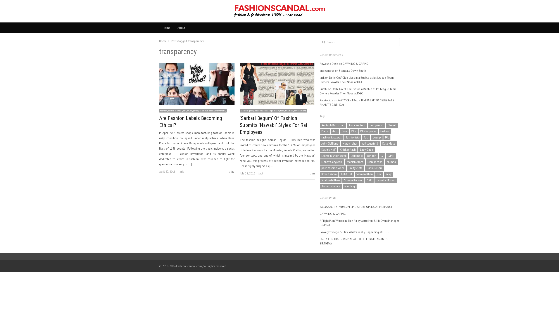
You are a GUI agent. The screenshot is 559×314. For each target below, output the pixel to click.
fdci (366, 137)
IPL (387, 137)
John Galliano (329, 143)
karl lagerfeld (370, 143)
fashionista (353, 137)
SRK (369, 180)
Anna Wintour (357, 125)
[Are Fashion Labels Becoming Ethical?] (197, 65)
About (181, 28)
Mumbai (392, 162)
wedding (349, 186)
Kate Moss (388, 143)
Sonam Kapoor (353, 180)
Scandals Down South (352, 71)
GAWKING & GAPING (356, 64)
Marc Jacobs (374, 162)
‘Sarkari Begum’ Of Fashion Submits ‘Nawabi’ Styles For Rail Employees (274, 125)
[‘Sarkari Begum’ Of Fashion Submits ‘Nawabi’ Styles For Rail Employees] (277, 65)
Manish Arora (355, 162)
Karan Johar (350, 143)
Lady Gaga (366, 150)
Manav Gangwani (332, 162)
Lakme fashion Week (334, 156)
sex (379, 174)
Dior (344, 131)
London (371, 156)
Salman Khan (364, 174)
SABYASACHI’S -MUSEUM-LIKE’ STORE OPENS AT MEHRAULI (356, 207)
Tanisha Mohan (385, 180)
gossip (377, 137)
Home (167, 28)
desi (334, 131)
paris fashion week (332, 168)
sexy (389, 174)
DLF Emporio (368, 131)
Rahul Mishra (375, 168)
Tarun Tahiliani (330, 186)
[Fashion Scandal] (279, 11)
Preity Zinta (355, 168)
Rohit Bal (346, 174)
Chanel (392, 125)
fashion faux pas (331, 137)
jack (181, 172)
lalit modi (357, 156)
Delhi (324, 131)
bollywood (376, 125)
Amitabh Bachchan (332, 125)
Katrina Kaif (328, 150)
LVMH (391, 156)
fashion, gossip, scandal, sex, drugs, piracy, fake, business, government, (193, 110)
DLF (353, 131)
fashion (385, 131)
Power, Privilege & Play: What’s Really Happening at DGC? (354, 232)
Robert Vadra (329, 174)
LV (382, 156)
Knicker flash (348, 150)
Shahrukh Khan (330, 180)
